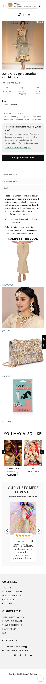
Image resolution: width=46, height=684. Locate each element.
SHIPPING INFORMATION (13, 617)
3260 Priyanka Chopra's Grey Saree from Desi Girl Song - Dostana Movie (12, 468)
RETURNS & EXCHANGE (12, 621)
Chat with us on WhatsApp (16, 646)
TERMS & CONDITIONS (12, 625)
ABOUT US (6, 588)
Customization (12, 181)
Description (10, 174)
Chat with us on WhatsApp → (18, 147)
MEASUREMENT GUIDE (12, 595)
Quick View (13, 463)
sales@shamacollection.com (17, 650)
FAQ (6, 188)
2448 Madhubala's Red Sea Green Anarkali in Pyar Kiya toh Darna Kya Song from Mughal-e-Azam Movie (33, 468)
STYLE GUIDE (8, 603)
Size (4, 101)
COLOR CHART (8, 599)
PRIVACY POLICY (9, 629)
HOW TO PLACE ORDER (12, 591)
